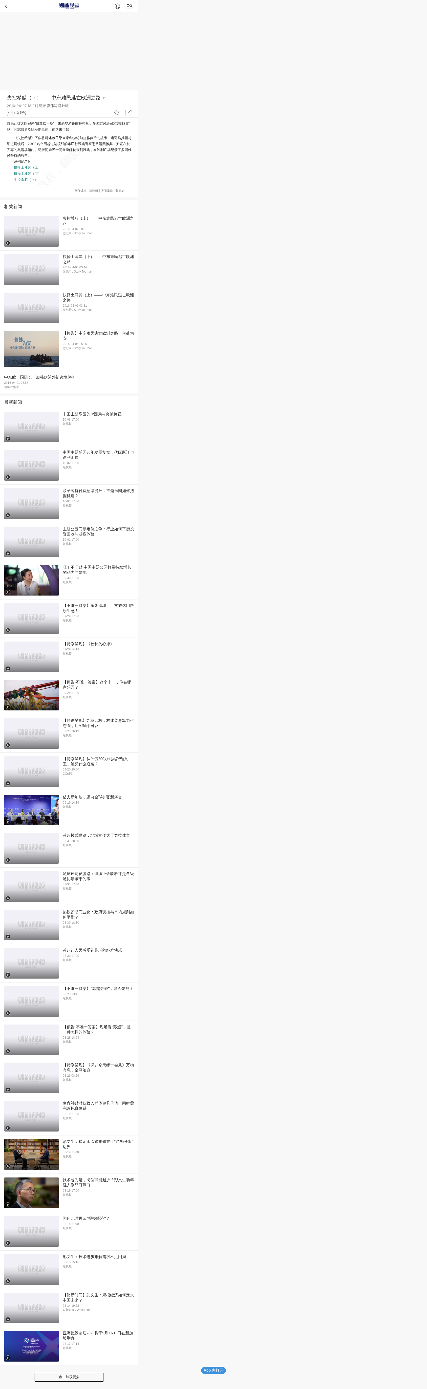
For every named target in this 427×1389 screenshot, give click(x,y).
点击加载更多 (69, 1377)
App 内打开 (214, 1370)
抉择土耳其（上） (28, 167)
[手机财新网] (69, 6)
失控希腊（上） (26, 180)
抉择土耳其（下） (28, 173)
